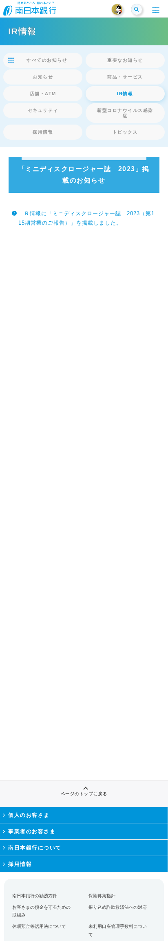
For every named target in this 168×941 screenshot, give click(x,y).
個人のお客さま (29, 815)
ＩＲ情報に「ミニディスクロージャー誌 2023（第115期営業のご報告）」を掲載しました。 (86, 217)
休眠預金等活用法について (39, 926)
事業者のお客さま (31, 831)
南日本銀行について (35, 848)
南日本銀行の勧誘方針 (34, 895)
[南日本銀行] (29, 11)
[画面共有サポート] (120, 10)
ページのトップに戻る (84, 794)
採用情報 (20, 864)
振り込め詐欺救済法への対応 (117, 907)
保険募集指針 (101, 895)
